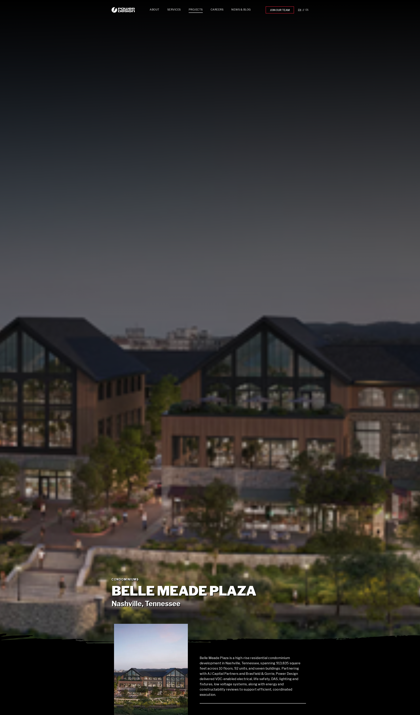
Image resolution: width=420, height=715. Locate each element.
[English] (299, 10)
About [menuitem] (154, 9)
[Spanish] (306, 10)
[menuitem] (174, 10)
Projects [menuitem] (196, 9)
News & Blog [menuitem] (241, 9)
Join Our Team (280, 10)
